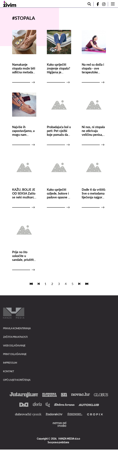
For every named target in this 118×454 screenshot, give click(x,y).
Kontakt (8, 371)
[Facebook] (96, 4)
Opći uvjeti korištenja (16, 379)
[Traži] (89, 4)
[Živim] (9, 4)
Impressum (10, 362)
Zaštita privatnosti (15, 336)
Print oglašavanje (15, 354)
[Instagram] (105, 4)
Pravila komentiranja (17, 328)
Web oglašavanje (14, 345)
